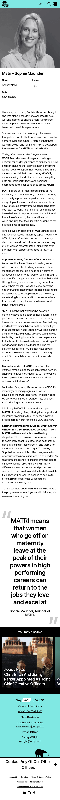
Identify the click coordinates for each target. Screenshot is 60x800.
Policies (24, 777)
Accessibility (22, 782)
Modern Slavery (36, 782)
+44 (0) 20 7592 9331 (30, 711)
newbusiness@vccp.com (30, 726)
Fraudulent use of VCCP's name (30, 787)
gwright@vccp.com (30, 741)
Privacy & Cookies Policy (41, 777)
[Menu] (55, 4)
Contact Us (13, 777)
